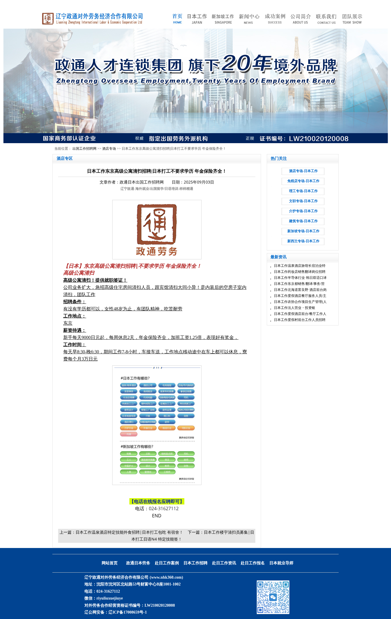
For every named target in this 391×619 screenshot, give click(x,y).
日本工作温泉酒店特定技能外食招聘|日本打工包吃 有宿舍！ (129, 532)
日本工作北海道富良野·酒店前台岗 (300, 290)
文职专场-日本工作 (303, 201)
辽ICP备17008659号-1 (127, 612)
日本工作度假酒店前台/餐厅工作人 (300, 314)
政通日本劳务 (138, 563)
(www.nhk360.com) (166, 577)
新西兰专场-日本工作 (303, 241)
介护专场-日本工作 (303, 211)
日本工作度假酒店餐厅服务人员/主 (300, 296)
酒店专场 (109, 149)
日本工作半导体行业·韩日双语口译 (300, 278)
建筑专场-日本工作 (303, 221)
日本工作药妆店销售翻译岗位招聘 (299, 272)
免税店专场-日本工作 (303, 181)
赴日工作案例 (167, 563)
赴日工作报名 (253, 563)
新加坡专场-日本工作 (303, 231)
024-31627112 (164, 508)
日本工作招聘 (195, 563)
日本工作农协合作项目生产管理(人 (300, 302)
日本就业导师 (281, 563)
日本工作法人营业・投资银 (294, 308)
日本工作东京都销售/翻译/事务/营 (299, 284)
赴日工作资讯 (224, 563)
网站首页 (110, 563)
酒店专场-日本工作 (303, 171)
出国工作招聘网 (84, 149)
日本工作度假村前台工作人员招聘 (299, 320)
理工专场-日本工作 (303, 191)
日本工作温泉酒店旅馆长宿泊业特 (299, 266)
